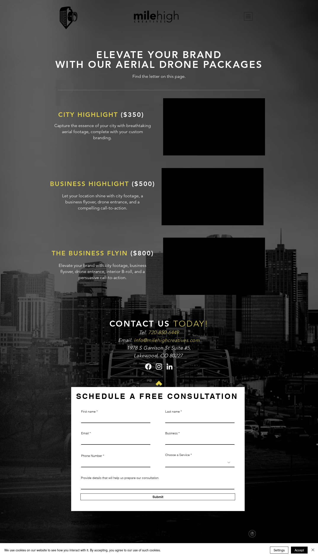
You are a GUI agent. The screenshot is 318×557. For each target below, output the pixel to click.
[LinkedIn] (169, 366)
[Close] (312, 550)
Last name (172, 411)
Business (171, 433)
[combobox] (199, 462)
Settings (279, 550)
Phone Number (91, 455)
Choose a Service (177, 454)
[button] (248, 16)
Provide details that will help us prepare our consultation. (120, 477)
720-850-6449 (85, 523)
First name (88, 411)
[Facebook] (148, 366)
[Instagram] (159, 366)
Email (85, 433)
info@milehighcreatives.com (167, 340)
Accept (299, 550)
